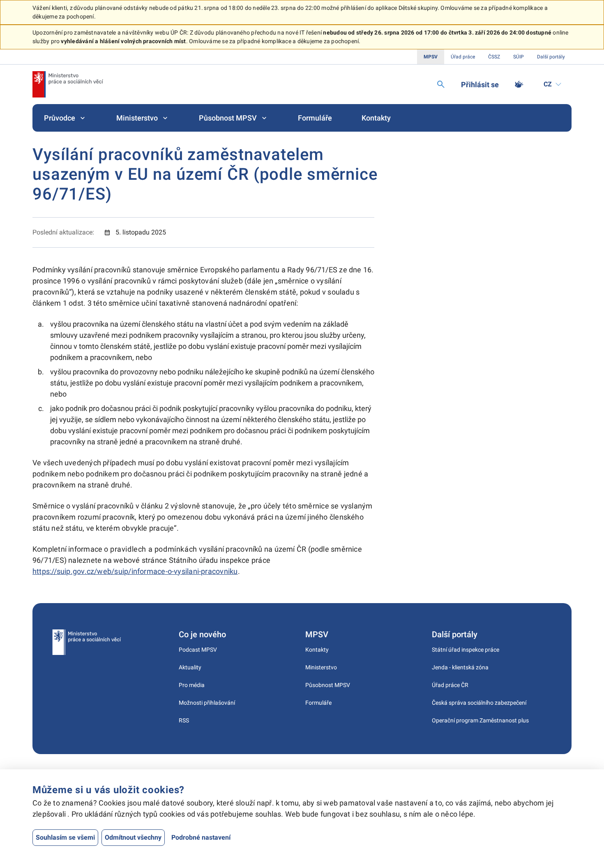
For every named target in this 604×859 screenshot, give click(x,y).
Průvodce (59, 118)
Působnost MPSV (228, 118)
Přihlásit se (480, 84)
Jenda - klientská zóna (460, 667)
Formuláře (315, 118)
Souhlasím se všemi (65, 837)
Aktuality (190, 667)
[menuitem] (65, 118)
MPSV (431, 57)
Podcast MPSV (198, 649)
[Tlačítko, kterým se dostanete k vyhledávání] (441, 84)
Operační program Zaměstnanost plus (480, 720)
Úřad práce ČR (450, 685)
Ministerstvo (137, 118)
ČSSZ (494, 57)
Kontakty (376, 118)
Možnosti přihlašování (207, 702)
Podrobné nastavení (201, 837)
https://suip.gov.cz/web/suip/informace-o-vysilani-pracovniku (135, 571)
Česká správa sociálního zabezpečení (479, 702)
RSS (184, 720)
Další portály (551, 57)
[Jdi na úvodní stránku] (67, 84)
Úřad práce (463, 57)
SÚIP (518, 57)
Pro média (192, 685)
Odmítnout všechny (133, 837)
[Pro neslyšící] (519, 84)
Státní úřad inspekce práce (465, 649)
